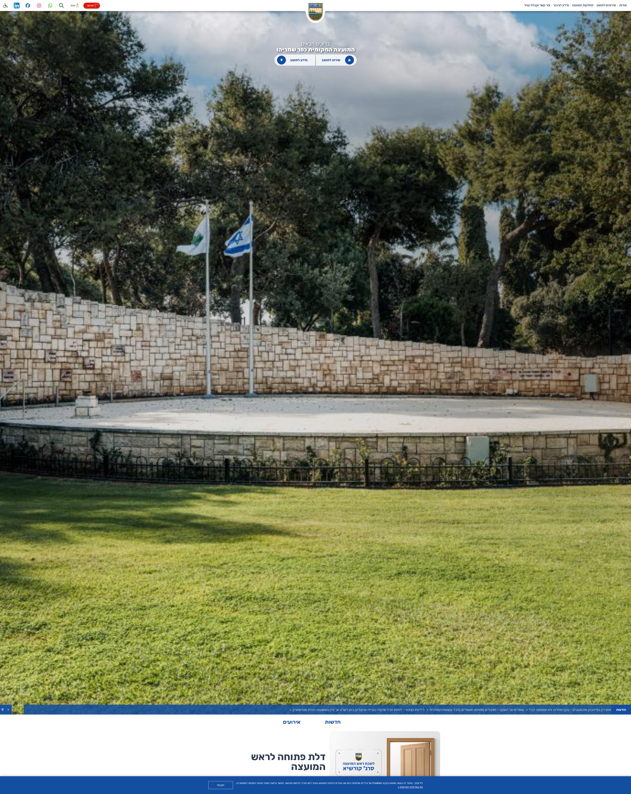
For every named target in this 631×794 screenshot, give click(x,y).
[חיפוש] (61, 5)
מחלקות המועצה (582, 5)
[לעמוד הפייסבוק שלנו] (28, 5)
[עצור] (2, 709)
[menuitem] (623, 5)
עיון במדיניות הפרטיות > (410, 787)
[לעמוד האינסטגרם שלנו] (39, 5)
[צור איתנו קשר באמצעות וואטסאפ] (50, 5)
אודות (623, 5)
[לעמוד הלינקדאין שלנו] (16, 5)
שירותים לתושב (606, 5)
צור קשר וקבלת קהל (537, 5)
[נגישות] (5, 5)
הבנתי (220, 785)
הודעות (621, 710)
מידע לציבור (561, 5)
